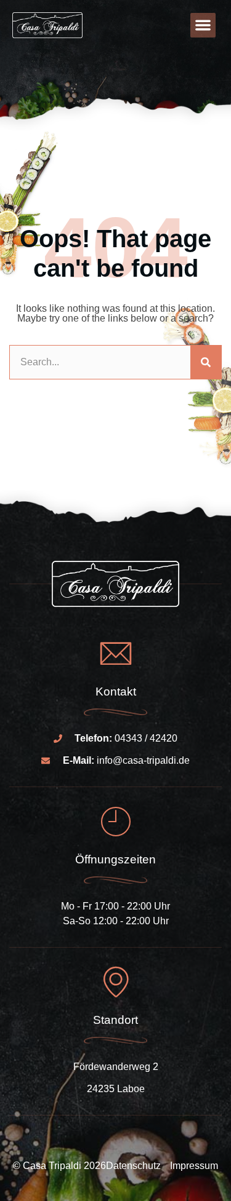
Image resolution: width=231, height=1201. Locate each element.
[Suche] (205, 362)
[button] (203, 25)
